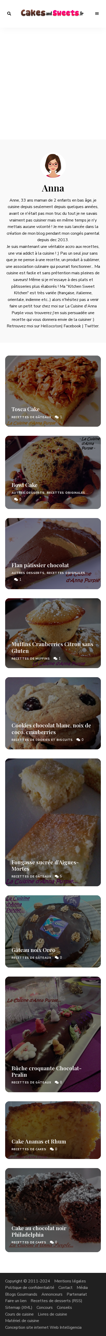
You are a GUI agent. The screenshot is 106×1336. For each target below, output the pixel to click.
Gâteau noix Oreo (33, 949)
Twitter (91, 326)
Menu (97, 14)
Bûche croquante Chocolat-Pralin (47, 1071)
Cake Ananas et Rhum (39, 1141)
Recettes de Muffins (31, 659)
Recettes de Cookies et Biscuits (42, 740)
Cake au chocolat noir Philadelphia (39, 1231)
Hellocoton (51, 326)
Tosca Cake (26, 408)
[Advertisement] (53, 83)
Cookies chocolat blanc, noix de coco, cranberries (51, 728)
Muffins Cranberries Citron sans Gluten (52, 647)
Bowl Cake (25, 484)
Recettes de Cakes (29, 1149)
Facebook (72, 326)
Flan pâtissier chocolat (40, 565)
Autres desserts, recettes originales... (50, 493)
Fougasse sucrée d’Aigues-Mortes (45, 865)
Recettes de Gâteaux (31, 417)
